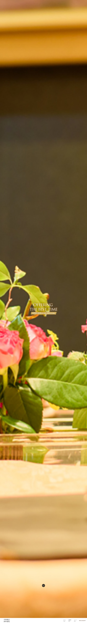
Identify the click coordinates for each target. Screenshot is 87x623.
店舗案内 (69, 620)
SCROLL (43, 585)
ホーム (64, 620)
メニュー (75, 620)
